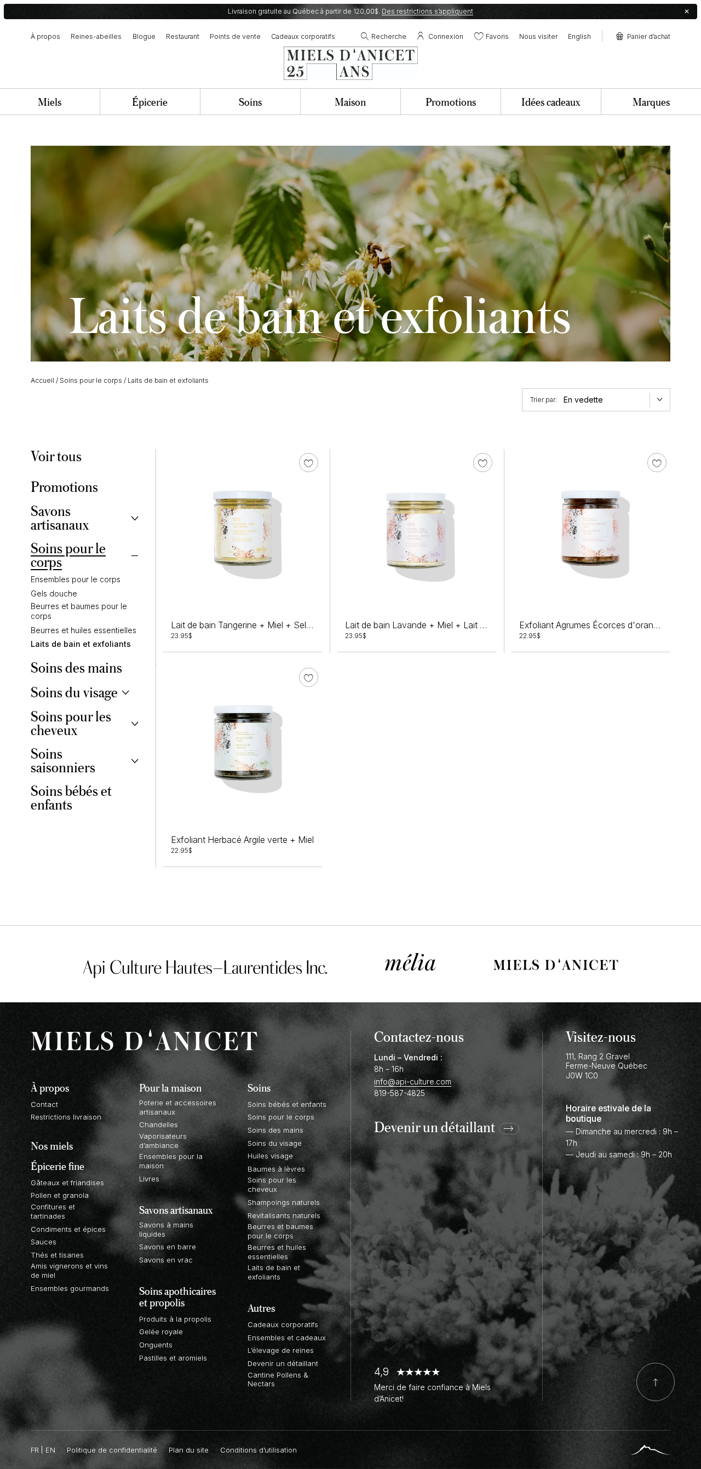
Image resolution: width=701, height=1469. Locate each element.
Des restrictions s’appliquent (427, 11)
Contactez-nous (419, 1036)
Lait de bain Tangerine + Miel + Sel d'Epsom (257, 625)
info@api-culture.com (412, 1081)
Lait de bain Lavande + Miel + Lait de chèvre (432, 625)
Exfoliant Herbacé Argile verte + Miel (242, 840)
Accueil (42, 380)
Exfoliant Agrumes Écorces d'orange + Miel (604, 625)
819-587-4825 (399, 1093)
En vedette (583, 399)
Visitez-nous (601, 1036)
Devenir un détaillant (434, 1128)
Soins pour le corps (91, 380)
